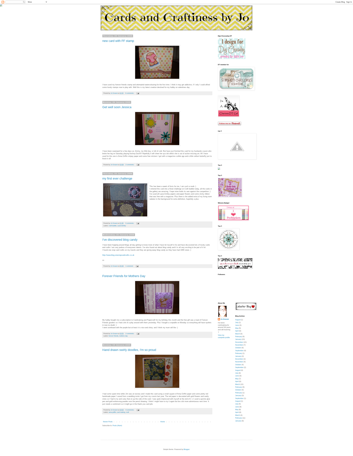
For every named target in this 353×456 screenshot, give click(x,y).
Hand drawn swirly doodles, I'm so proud (129, 350)
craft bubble (113, 225)
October (238, 348)
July (236, 322)
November (239, 345)
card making (121, 412)
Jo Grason (225, 319)
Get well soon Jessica (116, 107)
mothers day (123, 336)
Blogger (186, 449)
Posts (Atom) (117, 426)
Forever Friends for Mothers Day (123, 276)
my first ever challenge (117, 178)
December (239, 342)
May (236, 328)
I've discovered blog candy (119, 239)
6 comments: (129, 93)
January (238, 339)
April (237, 331)
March (237, 334)
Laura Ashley (121, 225)
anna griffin (112, 412)
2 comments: (130, 164)
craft (127, 412)
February (238, 337)
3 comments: (129, 223)
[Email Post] (138, 93)
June (237, 325)
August (237, 320)
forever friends (113, 336)
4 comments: (130, 410)
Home (162, 422)
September (239, 351)
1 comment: (129, 266)
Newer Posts (108, 422)
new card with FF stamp (118, 41)
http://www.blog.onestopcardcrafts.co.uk (118, 255)
